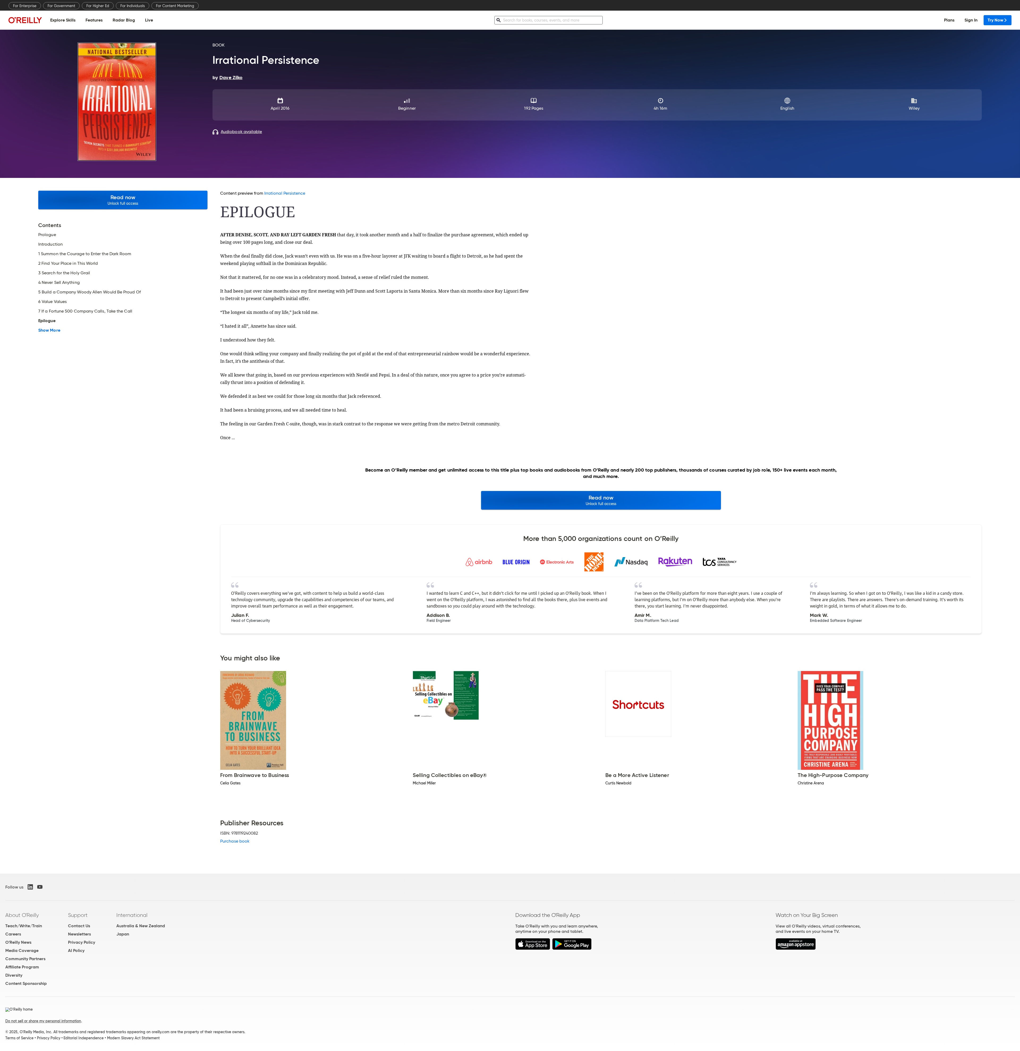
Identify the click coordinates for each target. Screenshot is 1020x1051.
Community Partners (25, 959)
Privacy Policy (81, 942)
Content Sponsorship (26, 983)
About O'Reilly (22, 915)
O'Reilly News (18, 942)
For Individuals (132, 5)
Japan (122, 934)
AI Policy (76, 950)
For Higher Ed (97, 5)
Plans (949, 20)
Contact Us (79, 926)
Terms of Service (19, 1038)
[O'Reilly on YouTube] (39, 887)
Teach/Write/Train (23, 926)
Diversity (13, 975)
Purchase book (234, 841)
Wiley (914, 108)
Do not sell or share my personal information (43, 1021)
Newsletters (79, 934)
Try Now (995, 20)
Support (78, 915)
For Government (61, 5)
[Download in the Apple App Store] (532, 948)
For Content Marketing (175, 5)
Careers (13, 934)
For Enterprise (24, 5)
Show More (49, 330)
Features (94, 20)
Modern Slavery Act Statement (133, 1038)
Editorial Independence (83, 1038)
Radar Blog (124, 20)
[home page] (25, 20)
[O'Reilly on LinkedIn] (30, 887)
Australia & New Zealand (140, 926)
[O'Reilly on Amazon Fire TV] (796, 948)
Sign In (971, 20)
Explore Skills (62, 20)
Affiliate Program (22, 967)
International (131, 915)
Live (149, 20)
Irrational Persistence (284, 193)
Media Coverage (22, 950)
